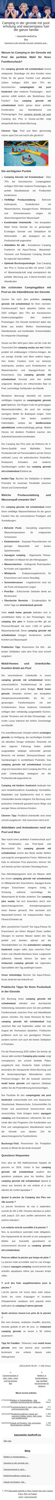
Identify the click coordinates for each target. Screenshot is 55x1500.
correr (20, 1497)
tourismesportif (31, 1497)
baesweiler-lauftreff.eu (27, 36)
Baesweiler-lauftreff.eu (18, 1491)
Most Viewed (32, 1491)
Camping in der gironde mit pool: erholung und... (26, 43)
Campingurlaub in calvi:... (15, 1469)
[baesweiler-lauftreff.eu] (27, 9)
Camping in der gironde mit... (16, 1463)
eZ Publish (32, 1494)
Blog (26, 39)
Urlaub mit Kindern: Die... (15, 1482)
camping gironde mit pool (37, 114)
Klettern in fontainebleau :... (16, 1457)
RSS (26, 1494)
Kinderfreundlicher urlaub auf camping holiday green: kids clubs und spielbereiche (27, 1416)
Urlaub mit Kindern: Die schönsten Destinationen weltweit (25, 1424)
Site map (7, 1441)
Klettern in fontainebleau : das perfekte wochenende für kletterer (42, 1380)
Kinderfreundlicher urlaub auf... (17, 1475)
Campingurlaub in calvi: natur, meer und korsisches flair (10, 1379)
